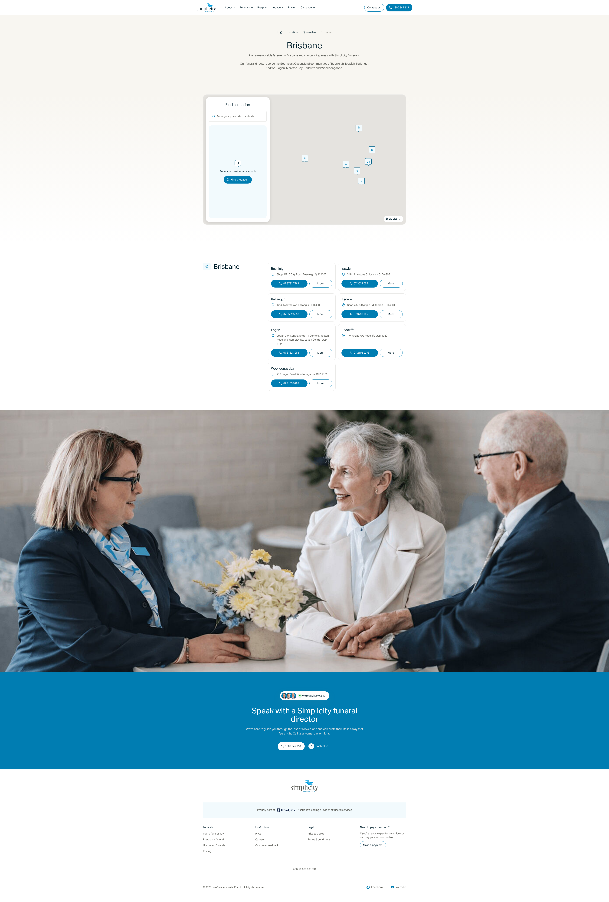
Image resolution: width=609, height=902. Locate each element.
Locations (293, 32)
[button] (346, 165)
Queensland (310, 32)
